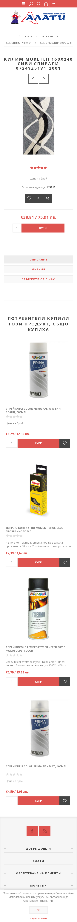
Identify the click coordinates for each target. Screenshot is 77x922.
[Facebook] (32, 831)
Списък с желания (38, 3)
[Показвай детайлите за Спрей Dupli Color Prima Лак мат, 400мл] (38, 728)
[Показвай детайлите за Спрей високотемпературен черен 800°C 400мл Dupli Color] (38, 609)
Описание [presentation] (38, 259)
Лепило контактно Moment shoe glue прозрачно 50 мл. (34, 529)
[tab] (38, 259)
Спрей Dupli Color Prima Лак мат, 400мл (36, 766)
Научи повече (38, 918)
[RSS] (44, 831)
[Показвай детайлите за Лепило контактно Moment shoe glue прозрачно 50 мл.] (38, 489)
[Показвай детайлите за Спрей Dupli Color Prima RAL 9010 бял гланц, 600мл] (38, 370)
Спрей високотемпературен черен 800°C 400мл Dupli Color (35, 648)
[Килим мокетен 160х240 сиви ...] (33, 79)
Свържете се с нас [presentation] (38, 279)
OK (39, 910)
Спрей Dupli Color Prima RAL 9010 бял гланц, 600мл (33, 410)
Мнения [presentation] (38, 269)
